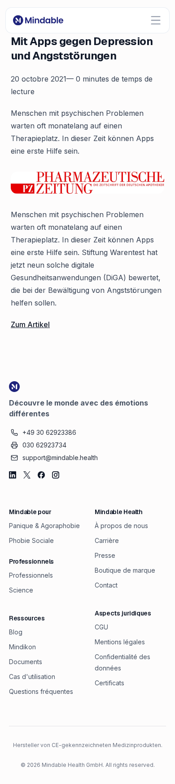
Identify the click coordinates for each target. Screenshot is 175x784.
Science (21, 590)
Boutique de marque (125, 570)
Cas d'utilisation (32, 676)
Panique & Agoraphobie (44, 525)
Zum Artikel (30, 324)
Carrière (107, 540)
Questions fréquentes (41, 691)
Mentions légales (120, 642)
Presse (105, 555)
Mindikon (22, 647)
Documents (25, 661)
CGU (101, 627)
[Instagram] (55, 475)
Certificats (109, 683)
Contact (106, 585)
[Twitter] (27, 475)
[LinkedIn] (12, 475)
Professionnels (31, 575)
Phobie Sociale (31, 540)
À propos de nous (121, 525)
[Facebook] (41, 475)
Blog (15, 632)
